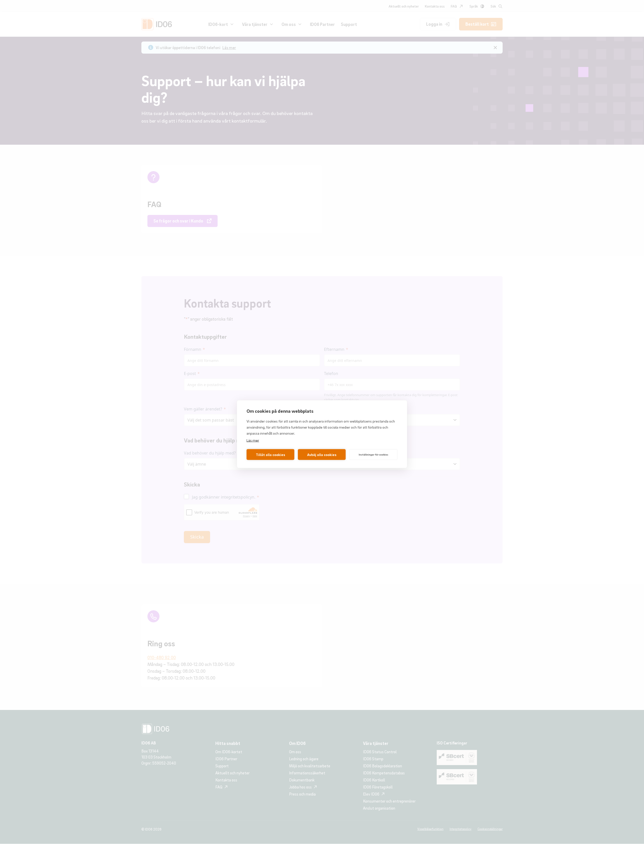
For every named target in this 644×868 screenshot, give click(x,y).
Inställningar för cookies (373, 454)
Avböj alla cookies (321, 454)
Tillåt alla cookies (270, 454)
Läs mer (253, 440)
